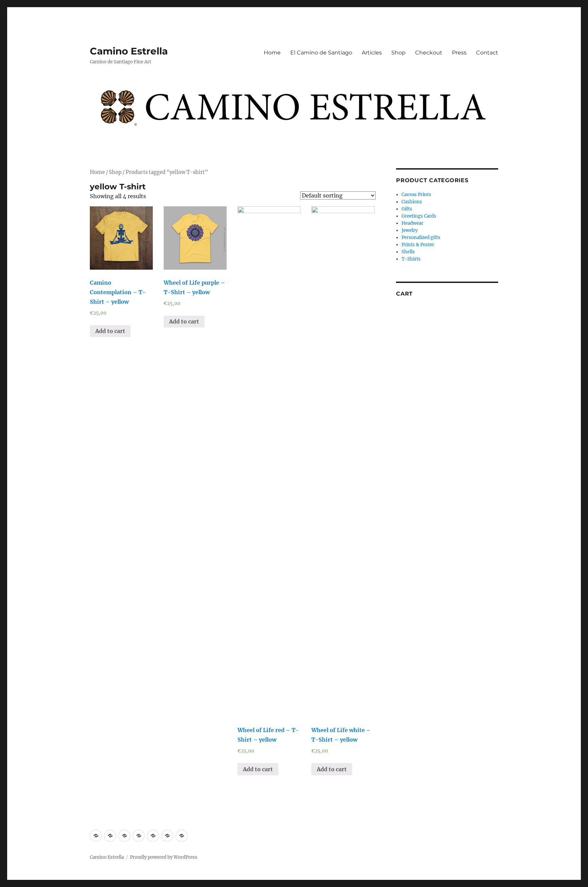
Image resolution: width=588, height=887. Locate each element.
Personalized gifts (421, 237)
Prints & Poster (418, 245)
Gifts (407, 209)
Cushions (412, 202)
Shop (398, 52)
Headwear (412, 223)
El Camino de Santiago (321, 52)
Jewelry (410, 230)
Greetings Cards (419, 216)
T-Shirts (411, 259)
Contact (487, 52)
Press (459, 52)
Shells (408, 252)
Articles (372, 52)
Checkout (428, 52)
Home (272, 52)
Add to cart (110, 331)
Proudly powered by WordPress (163, 857)
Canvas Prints (416, 194)
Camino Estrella (129, 51)
